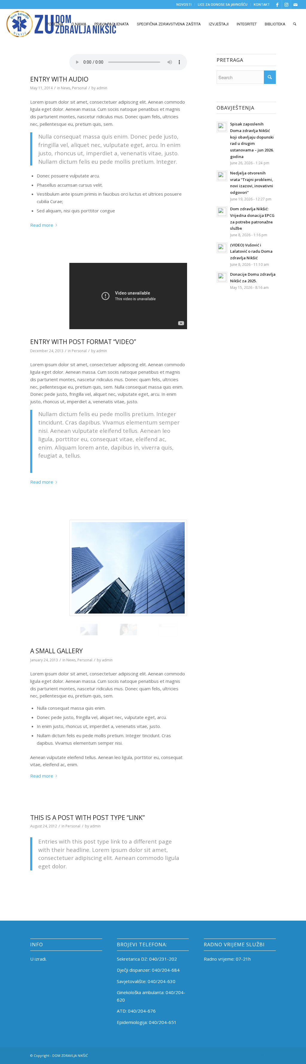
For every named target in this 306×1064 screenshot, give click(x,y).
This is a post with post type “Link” (87, 817)
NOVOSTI (184, 4)
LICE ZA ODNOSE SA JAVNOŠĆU (222, 4)
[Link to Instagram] (286, 4)
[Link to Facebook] (277, 4)
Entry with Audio (59, 79)
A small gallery (56, 651)
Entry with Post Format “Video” (83, 342)
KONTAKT (262, 4)
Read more (41, 225)
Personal (79, 88)
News (65, 88)
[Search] (294, 24)
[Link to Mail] (295, 4)
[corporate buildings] (128, 568)
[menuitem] (184, 4)
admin (102, 88)
